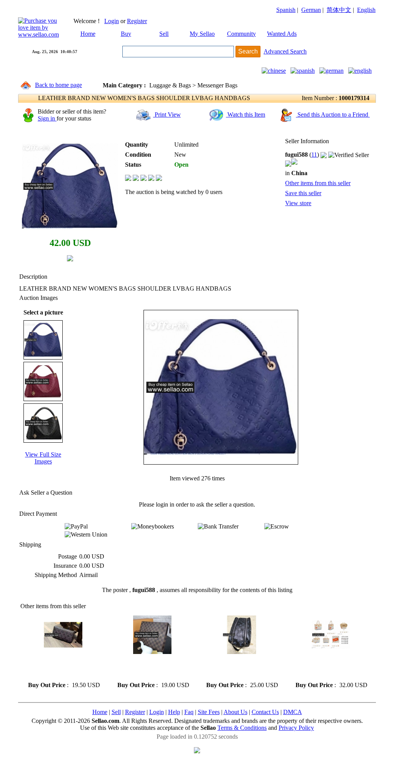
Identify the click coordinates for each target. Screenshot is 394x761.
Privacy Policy (296, 727)
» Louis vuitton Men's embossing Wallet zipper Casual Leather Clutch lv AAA (63, 667)
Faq (189, 712)
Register (137, 21)
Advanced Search (285, 51)
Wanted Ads (282, 33)
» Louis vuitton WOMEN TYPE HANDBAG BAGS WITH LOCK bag (235, 667)
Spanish (286, 10)
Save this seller (303, 193)
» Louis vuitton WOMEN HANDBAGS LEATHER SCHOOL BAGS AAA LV (146, 667)
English (366, 10)
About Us (235, 712)
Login (111, 21)
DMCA (292, 712)
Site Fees (209, 712)
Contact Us (265, 712)
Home (87, 33)
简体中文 (339, 10)
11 (314, 154)
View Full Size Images (43, 458)
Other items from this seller (318, 183)
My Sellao (202, 33)
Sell (164, 33)
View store (298, 203)
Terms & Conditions (242, 727)
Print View (167, 114)
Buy (126, 33)
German (311, 10)
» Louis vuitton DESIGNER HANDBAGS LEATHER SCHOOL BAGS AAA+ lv (327, 667)
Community (241, 33)
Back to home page (58, 85)
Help (174, 712)
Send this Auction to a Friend (333, 114)
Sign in (47, 118)
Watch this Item (245, 114)
